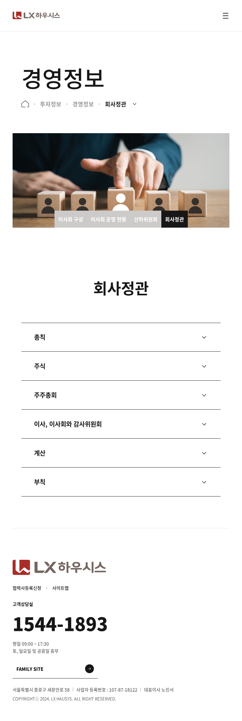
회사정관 (115, 104)
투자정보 (50, 104)
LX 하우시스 (36, 16)
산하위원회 (146, 219)
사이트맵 (60, 588)
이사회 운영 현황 (108, 219)
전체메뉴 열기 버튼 (225, 16)
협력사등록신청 (27, 588)
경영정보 (83, 104)
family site (29, 669)
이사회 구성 (70, 219)
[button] (121, 337)
